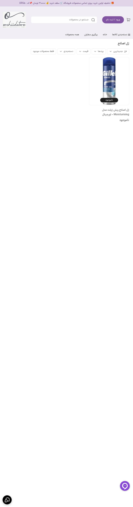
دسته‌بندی (68, 51)
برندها (101, 51)
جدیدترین (118, 51)
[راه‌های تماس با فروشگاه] (7, 499)
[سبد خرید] (128, 20)
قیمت (85, 51)
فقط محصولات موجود (43, 51)
